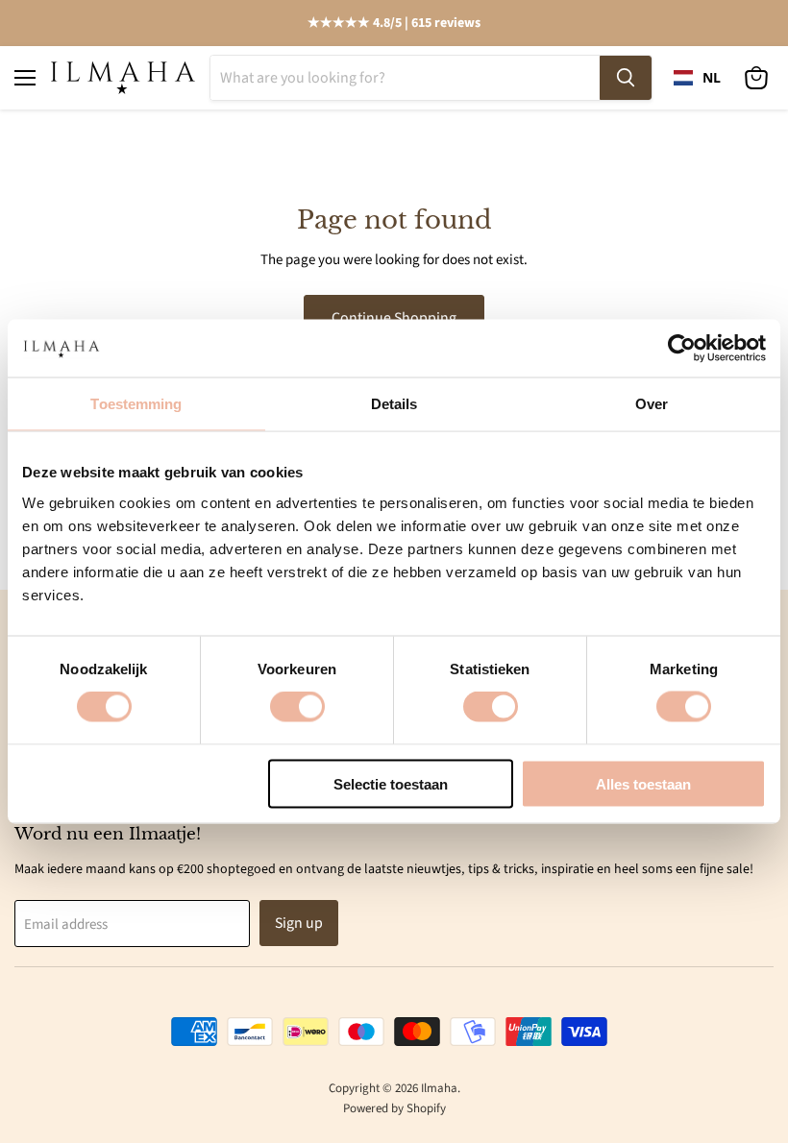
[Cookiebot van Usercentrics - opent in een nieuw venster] (682, 348)
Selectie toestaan (390, 783)
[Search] (626, 78)
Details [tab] (394, 404)
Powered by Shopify (394, 1108)
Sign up (299, 923)
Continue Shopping (394, 317)
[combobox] (697, 78)
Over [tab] (651, 404)
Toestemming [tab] (136, 404)
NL (711, 77)
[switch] (297, 707)
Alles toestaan (643, 783)
